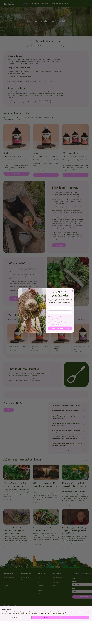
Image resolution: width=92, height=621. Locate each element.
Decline (75, 617)
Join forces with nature (60, 328)
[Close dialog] (72, 290)
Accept (46, 617)
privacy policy (61, 613)
